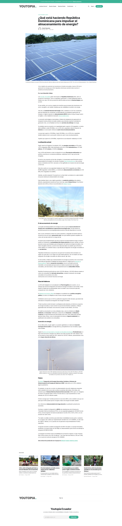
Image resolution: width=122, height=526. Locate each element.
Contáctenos (70, 6)
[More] (76, 6)
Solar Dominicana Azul (69, 161)
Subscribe (99, 6)
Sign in (92, 6)
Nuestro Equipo (52, 6)
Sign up (61, 498)
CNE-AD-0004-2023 (64, 116)
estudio (41, 381)
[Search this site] (89, 6)
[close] (120, 2)
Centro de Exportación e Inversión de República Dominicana (57, 332)
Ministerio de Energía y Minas (46, 293)
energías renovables (45, 96)
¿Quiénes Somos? (43, 6)
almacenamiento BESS (43, 14)
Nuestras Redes (61, 6)
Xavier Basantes (46, 28)
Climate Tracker (67, 184)
